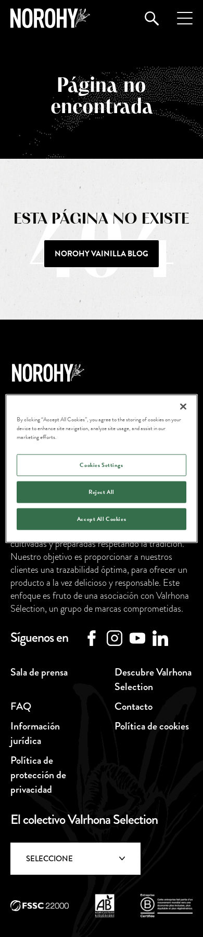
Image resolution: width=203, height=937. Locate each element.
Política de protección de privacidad (38, 775)
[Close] (183, 406)
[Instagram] (114, 638)
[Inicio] (50, 18)
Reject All (101, 492)
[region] (101, 468)
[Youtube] (137, 638)
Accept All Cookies (101, 519)
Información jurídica (35, 733)
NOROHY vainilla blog (101, 253)
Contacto (134, 706)
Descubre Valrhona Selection (153, 679)
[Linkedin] (160, 638)
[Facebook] (91, 638)
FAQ (20, 706)
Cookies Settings (101, 465)
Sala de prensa (39, 672)
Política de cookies (152, 726)
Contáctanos (101, 902)
